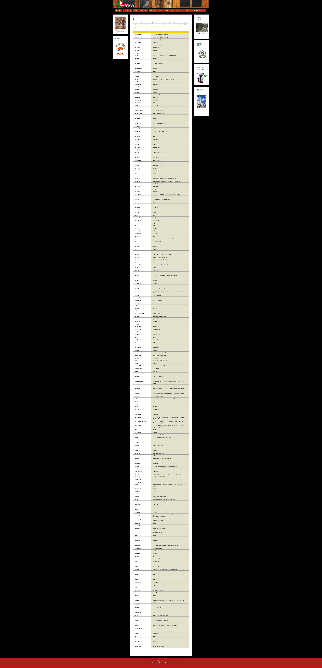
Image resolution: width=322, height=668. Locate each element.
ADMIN (161, 664)
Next (204, 102)
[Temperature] (202, 78)
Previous (198, 102)
